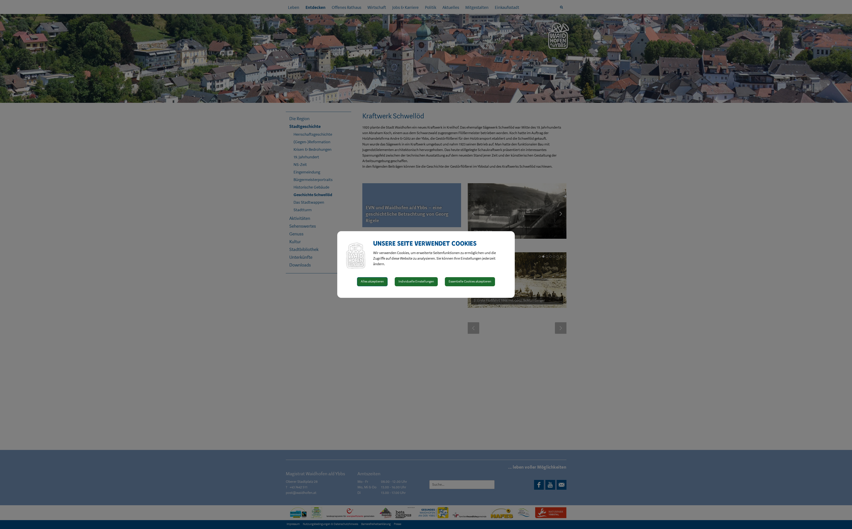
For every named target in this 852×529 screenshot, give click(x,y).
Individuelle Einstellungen (416, 281)
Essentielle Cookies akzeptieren (470, 281)
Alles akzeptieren (372, 281)
